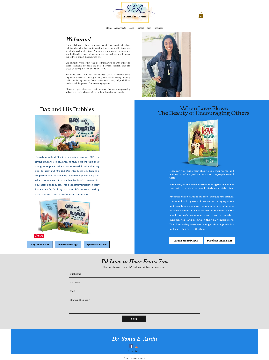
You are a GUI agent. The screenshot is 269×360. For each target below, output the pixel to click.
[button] (200, 15)
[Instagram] (136, 346)
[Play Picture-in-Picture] (91, 147)
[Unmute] (43, 147)
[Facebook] (131, 346)
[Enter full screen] (96, 147)
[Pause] (38, 147)
